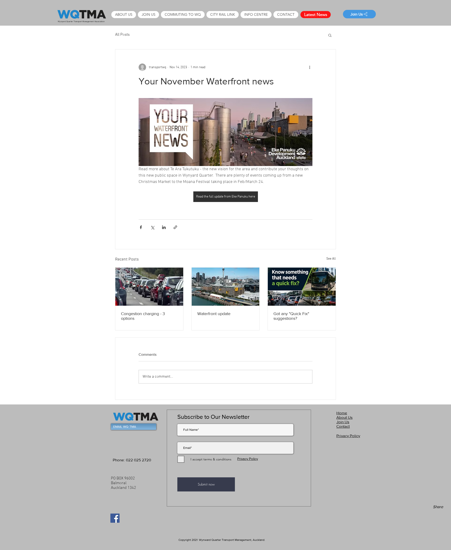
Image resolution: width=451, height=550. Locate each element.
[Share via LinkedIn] (164, 227)
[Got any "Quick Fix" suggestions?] (302, 287)
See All (331, 259)
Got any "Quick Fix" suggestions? (291, 316)
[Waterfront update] (226, 287)
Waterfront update (213, 313)
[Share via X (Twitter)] (152, 227)
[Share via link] (175, 227)
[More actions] (309, 67)
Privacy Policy (247, 459)
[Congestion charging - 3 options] (149, 287)
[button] (256, 14)
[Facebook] (115, 518)
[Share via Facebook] (141, 227)
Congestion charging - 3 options (143, 316)
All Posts (122, 34)
